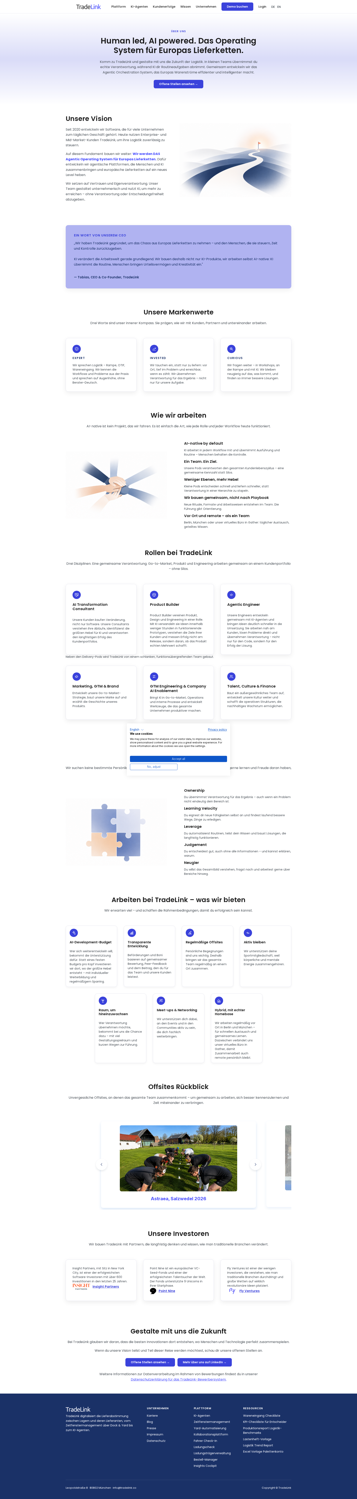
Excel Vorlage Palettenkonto (263, 1451)
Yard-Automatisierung (210, 1428)
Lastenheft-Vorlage (257, 1439)
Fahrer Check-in (205, 1441)
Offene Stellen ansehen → (178, 84)
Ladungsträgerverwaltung (212, 1453)
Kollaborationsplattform (211, 1434)
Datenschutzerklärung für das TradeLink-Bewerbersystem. (178, 1379)
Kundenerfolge (164, 7)
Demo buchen (237, 7)
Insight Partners (106, 1286)
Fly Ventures (249, 1291)
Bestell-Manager (206, 1460)
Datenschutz (156, 1441)
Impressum (155, 1434)
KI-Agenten (139, 7)
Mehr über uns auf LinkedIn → (204, 1362)
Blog (150, 1422)
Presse (151, 1428)
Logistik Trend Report (258, 1445)
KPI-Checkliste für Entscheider (265, 1422)
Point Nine (167, 1291)
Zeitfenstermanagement (212, 1422)
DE (273, 7)
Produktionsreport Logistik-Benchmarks (262, 1430)
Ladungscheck (204, 1447)
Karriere (152, 1416)
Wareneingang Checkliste (261, 1416)
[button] (118, 7)
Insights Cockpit (205, 1466)
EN (279, 7)
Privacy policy (217, 729)
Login (262, 7)
